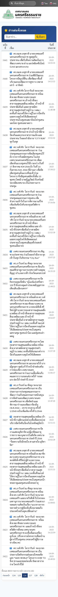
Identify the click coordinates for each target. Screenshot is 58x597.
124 (13, 575)
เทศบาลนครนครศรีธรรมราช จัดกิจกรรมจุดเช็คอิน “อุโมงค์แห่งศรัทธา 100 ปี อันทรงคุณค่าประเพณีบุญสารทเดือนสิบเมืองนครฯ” (27, 283)
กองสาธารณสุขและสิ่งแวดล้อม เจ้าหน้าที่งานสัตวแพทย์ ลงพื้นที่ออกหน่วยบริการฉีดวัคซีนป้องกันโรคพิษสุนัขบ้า (27, 420)
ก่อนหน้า (6, 575)
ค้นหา (42, 36)
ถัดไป (42, 575)
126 (24, 575)
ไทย (46, 3)
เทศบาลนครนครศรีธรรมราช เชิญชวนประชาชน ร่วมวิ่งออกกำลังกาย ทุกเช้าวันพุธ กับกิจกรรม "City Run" (27, 254)
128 (35, 575)
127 (30, 575)
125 (19, 575)
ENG (54, 3)
